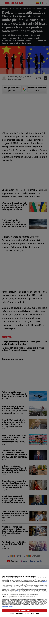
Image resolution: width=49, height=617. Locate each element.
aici (17, 590)
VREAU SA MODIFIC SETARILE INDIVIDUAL (24, 614)
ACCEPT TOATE (24, 610)
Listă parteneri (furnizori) (7, 606)
